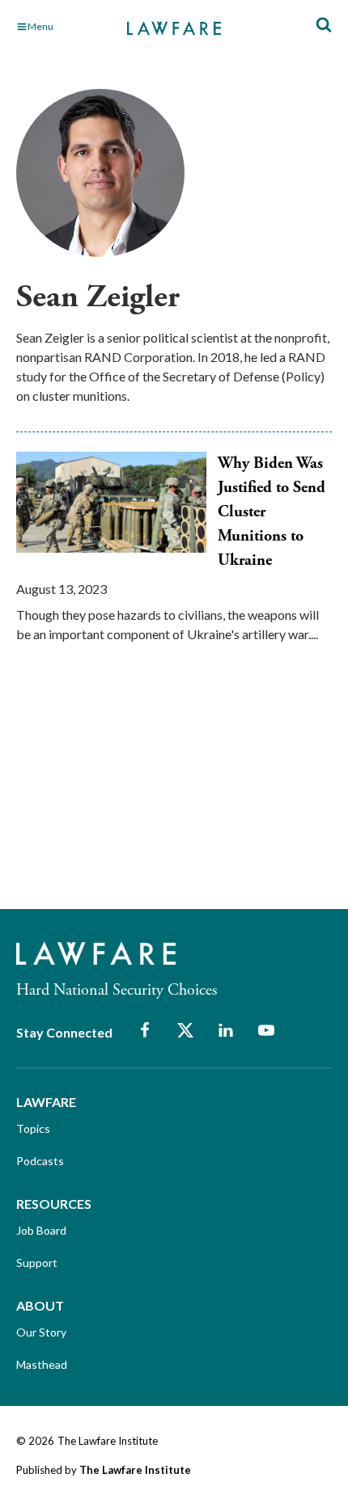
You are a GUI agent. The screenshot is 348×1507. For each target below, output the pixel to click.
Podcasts (40, 1161)
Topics (33, 1128)
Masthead (41, 1364)
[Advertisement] (137, 790)
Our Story (41, 1332)
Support (36, 1262)
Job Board (41, 1230)
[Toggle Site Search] (324, 25)
